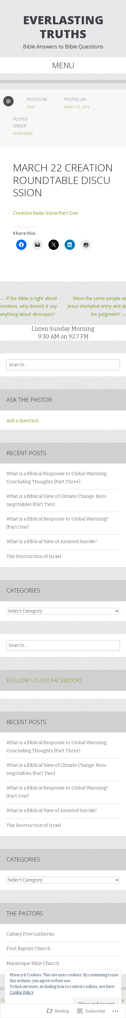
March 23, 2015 (76, 107)
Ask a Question (22, 420)
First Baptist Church (28, 948)
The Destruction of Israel (33, 556)
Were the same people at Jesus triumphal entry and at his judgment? (97, 306)
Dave (30, 107)
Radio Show (23, 133)
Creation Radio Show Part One (45, 213)
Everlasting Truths (63, 27)
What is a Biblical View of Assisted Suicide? (51, 541)
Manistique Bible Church (32, 963)
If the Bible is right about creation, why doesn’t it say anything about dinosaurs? (28, 306)
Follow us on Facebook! (43, 680)
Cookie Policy (22, 992)
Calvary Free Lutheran (30, 934)
